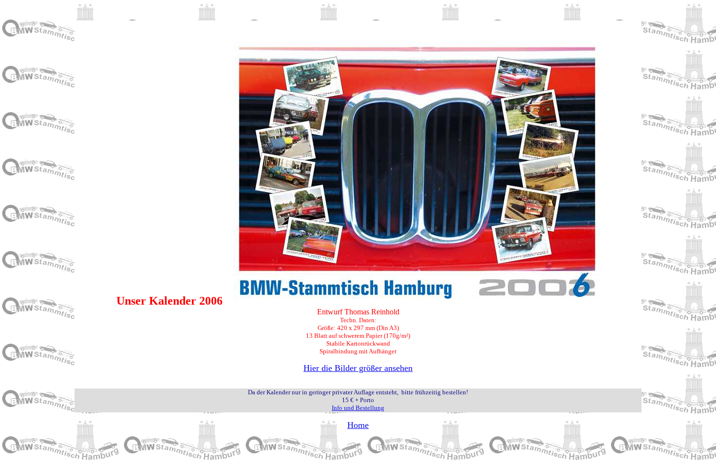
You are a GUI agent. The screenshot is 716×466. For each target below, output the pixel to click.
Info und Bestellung (358, 407)
